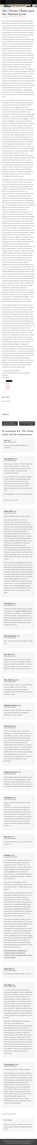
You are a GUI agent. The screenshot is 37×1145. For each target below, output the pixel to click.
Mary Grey (6, 16)
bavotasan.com (27, 1143)
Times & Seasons (17, 1141)
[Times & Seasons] (18, 5)
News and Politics (7, 8)
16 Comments (21, 16)
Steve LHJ (7, 968)
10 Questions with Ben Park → (27, 423)
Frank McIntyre (9, 1064)
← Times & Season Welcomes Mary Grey (9, 423)
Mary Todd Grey (9, 680)
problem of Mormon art (23, 611)
